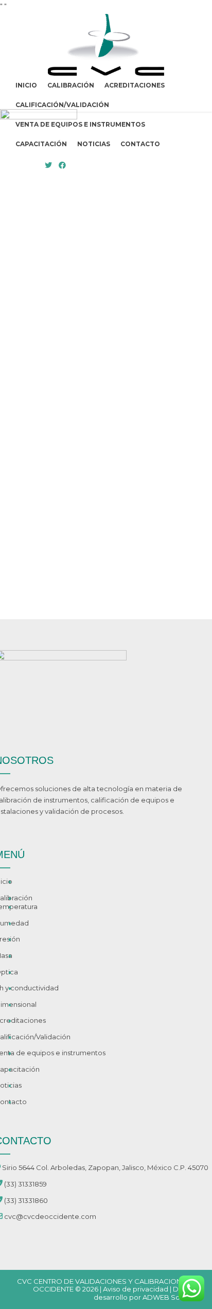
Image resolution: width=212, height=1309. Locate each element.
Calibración (70, 85)
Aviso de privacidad (135, 1289)
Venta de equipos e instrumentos (80, 124)
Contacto (140, 144)
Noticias (93, 144)
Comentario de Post (72, 550)
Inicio (26, 85)
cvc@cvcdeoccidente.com (50, 1216)
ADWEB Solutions (172, 1297)
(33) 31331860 (26, 1200)
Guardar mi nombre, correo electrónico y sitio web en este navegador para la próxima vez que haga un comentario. (104, 514)
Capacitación (41, 144)
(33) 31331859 (25, 1184)
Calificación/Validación (62, 105)
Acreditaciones (134, 85)
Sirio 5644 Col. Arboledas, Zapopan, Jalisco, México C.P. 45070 (105, 1167)
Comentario (32, 265)
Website (26, 460)
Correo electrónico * (46, 416)
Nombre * (28, 373)
